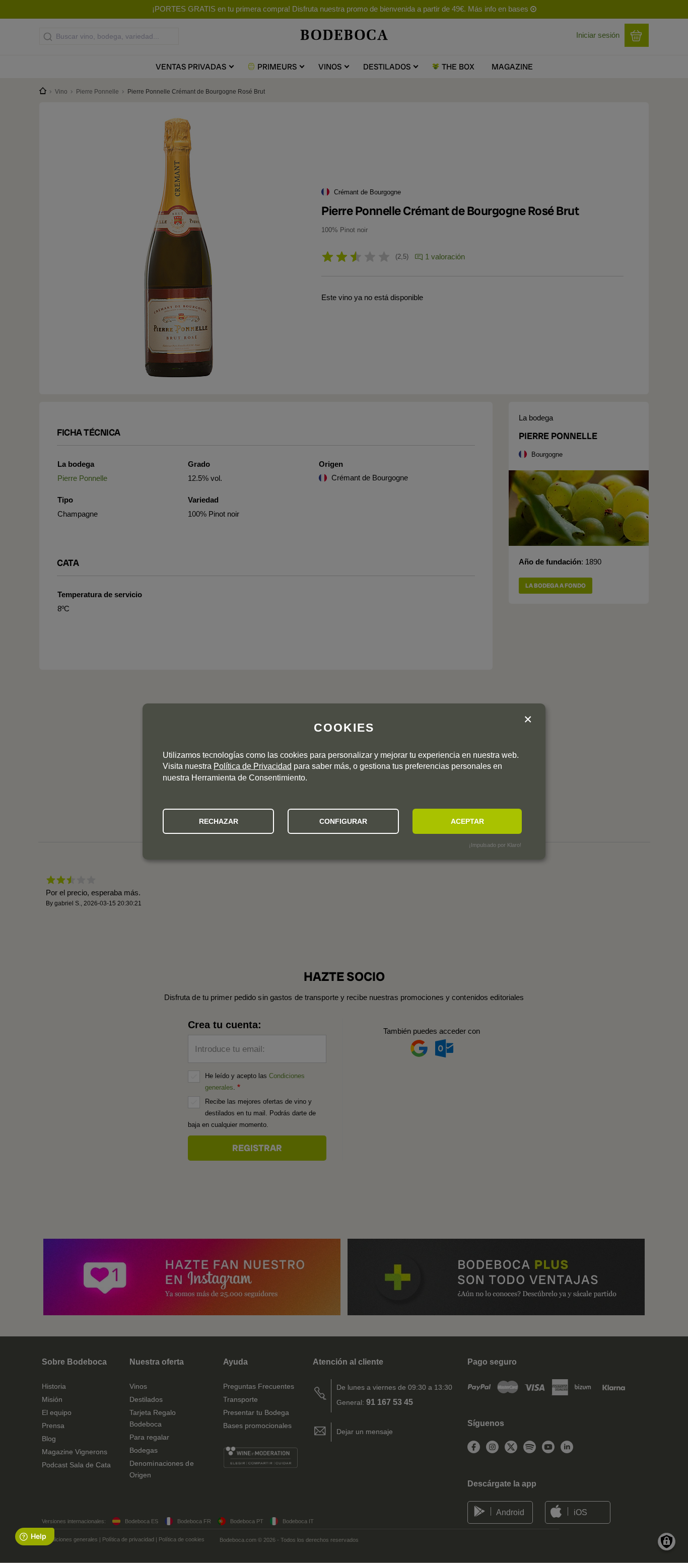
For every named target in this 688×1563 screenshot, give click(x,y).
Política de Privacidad (253, 766)
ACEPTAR (467, 821)
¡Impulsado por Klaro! (495, 845)
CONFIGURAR (343, 821)
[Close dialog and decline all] (527, 720)
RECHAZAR (218, 821)
